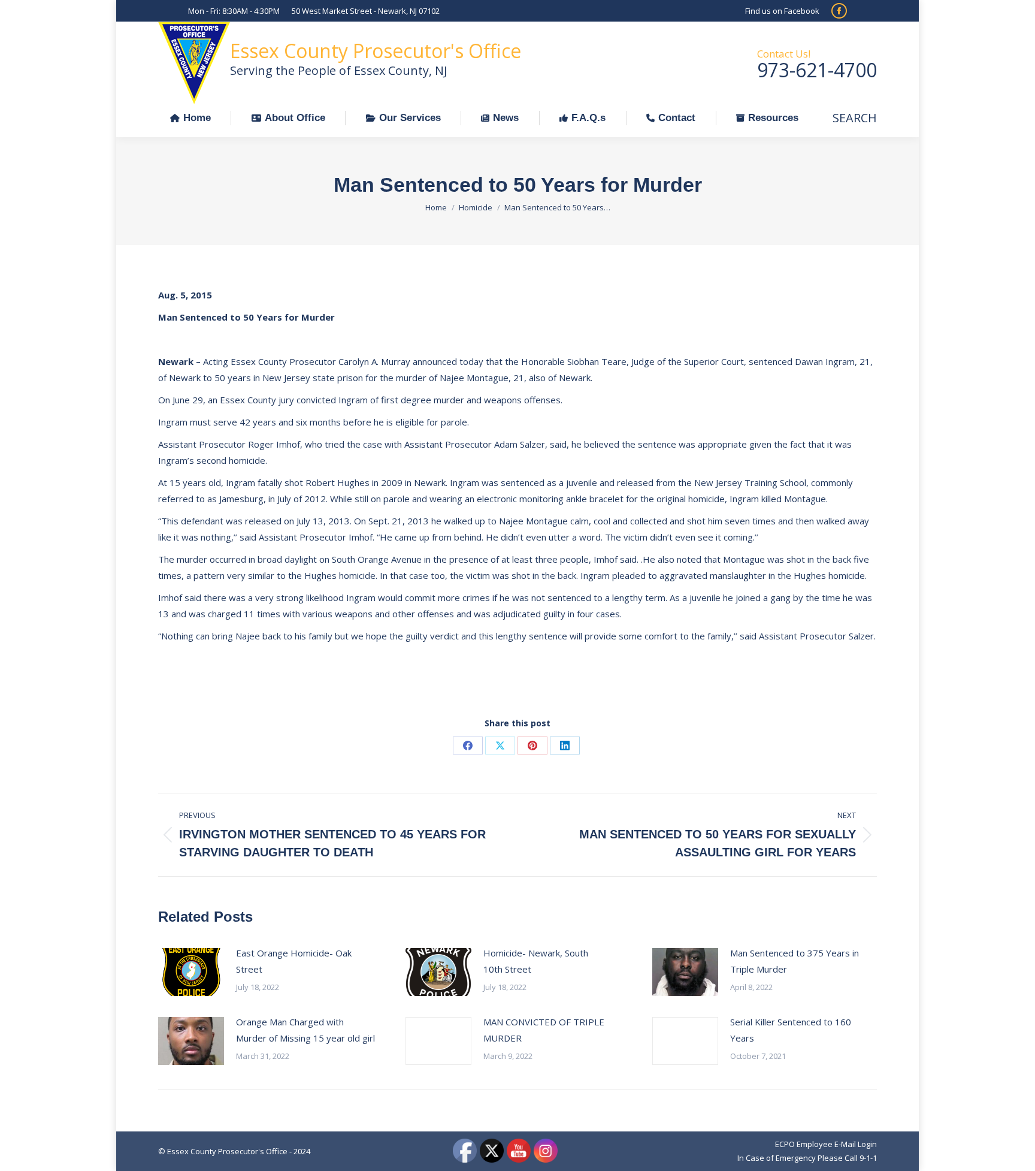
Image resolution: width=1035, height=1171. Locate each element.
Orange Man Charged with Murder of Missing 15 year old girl (305, 1030)
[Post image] (191, 972)
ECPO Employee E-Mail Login (826, 1144)
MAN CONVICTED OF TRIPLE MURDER (543, 1030)
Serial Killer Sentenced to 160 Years (790, 1030)
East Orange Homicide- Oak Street (294, 961)
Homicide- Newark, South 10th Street (535, 961)
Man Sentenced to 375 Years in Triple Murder (794, 961)
